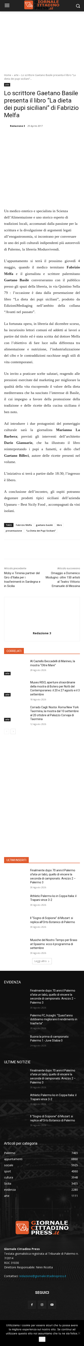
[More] (58, 136)
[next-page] (13, 731)
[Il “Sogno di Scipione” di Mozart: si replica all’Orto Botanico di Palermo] (15, 924)
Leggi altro (40, 961)
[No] (79, 1333)
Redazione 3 (17, 125)
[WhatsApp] (49, 136)
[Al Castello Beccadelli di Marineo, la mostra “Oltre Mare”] (15, 667)
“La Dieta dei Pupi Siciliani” (41, 530)
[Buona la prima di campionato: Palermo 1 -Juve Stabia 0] (15, 1043)
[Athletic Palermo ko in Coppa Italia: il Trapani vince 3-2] (15, 902)
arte (16, 75)
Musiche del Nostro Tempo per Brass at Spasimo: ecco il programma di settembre (53, 944)
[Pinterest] (40, 136)
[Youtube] (52, 1305)
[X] (30, 136)
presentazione (14, 530)
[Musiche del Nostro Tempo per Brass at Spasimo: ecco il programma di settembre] (15, 946)
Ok (42, 1339)
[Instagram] (42, 1305)
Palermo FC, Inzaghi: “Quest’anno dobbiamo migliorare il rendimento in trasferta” (53, 1019)
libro (59, 524)
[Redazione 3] (6, 126)
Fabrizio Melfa (24, 524)
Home (7, 75)
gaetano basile (44, 524)
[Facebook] (21, 136)
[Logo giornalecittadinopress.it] (42, 1227)
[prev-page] (6, 731)
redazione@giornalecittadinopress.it (42, 1276)
